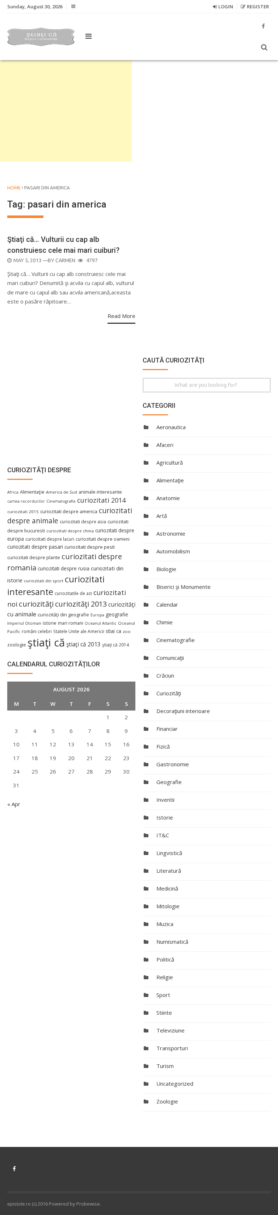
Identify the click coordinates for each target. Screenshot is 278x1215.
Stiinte (164, 1012)
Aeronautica (171, 427)
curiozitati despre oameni (103, 539)
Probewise (88, 1204)
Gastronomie (172, 764)
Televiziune (170, 1030)
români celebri (37, 631)
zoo (127, 631)
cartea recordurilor (26, 501)
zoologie (16, 645)
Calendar (167, 604)
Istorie (164, 817)
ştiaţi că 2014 (115, 645)
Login (225, 6)
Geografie (169, 781)
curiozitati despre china (70, 530)
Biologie (166, 569)
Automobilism (173, 551)
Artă (161, 515)
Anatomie (168, 498)
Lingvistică (169, 852)
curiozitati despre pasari (35, 546)
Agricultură (169, 462)
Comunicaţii (170, 657)
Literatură (168, 870)
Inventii (165, 799)
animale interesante (100, 492)
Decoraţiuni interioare (183, 711)
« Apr (13, 804)
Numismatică (172, 941)
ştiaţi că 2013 (83, 644)
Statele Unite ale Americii (78, 631)
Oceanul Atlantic (101, 623)
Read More (121, 315)
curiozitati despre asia (83, 521)
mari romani (70, 623)
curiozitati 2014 (101, 500)
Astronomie (170, 533)
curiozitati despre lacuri (49, 539)
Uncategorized (174, 1083)
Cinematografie (175, 640)
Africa (12, 492)
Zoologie (167, 1101)
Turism (165, 1065)
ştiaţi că (46, 642)
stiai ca (113, 631)
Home (14, 187)
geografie (117, 614)
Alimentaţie (170, 480)
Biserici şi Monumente (183, 586)
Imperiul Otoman (24, 623)
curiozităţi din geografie (63, 614)
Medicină (167, 888)
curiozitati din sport (43, 580)
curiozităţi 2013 (81, 604)
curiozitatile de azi (73, 593)
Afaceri (164, 444)
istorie (49, 623)
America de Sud (61, 492)
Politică (165, 959)
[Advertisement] (66, 111)
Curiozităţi (168, 693)
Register (258, 6)
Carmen (65, 260)
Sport (163, 994)
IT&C (162, 835)
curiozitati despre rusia (63, 568)
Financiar (167, 728)
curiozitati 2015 (23, 511)
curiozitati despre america (68, 511)
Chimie (164, 622)
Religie (164, 977)
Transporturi (172, 1048)
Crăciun (165, 675)
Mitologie (168, 906)
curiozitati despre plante (33, 557)
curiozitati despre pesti (89, 547)
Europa (97, 614)
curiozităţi (36, 604)
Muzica (164, 923)
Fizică (163, 746)
